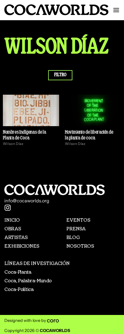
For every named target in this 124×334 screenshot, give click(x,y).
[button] (116, 10)
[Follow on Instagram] (8, 208)
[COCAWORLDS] (56, 10)
